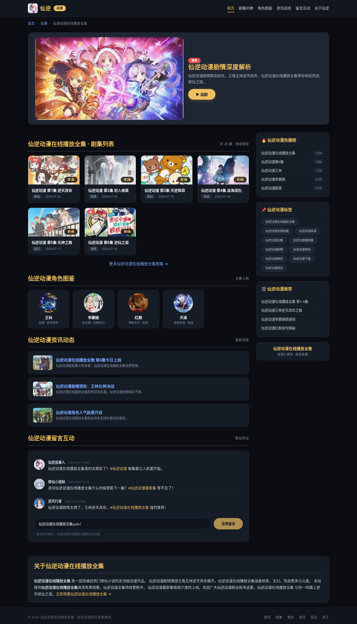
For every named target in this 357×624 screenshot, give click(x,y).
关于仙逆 (321, 8)
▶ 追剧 (202, 94)
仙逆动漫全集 (274, 240)
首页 (230, 8)
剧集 (279, 617)
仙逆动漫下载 (302, 259)
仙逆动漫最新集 (303, 240)
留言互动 (303, 8)
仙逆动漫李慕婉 (291, 179)
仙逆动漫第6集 (291, 161)
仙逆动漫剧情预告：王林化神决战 (85, 386)
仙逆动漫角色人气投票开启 (79, 412)
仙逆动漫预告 (274, 259)
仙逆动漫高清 (307, 231)
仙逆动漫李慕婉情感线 (278, 319)
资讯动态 (284, 8)
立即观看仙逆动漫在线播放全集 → (83, 593)
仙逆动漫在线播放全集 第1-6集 (284, 301)
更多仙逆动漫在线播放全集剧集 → (138, 263)
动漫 (44, 23)
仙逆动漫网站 (274, 268)
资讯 (302, 617)
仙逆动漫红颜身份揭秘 (278, 328)
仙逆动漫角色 (302, 249)
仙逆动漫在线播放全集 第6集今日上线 (88, 360)
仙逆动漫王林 (291, 170)
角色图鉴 (265, 8)
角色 (290, 617)
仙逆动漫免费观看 (277, 231)
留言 (314, 617)
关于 (325, 617)
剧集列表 (246, 8)
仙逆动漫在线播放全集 (291, 153)
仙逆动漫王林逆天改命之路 (281, 310)
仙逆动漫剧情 (291, 188)
